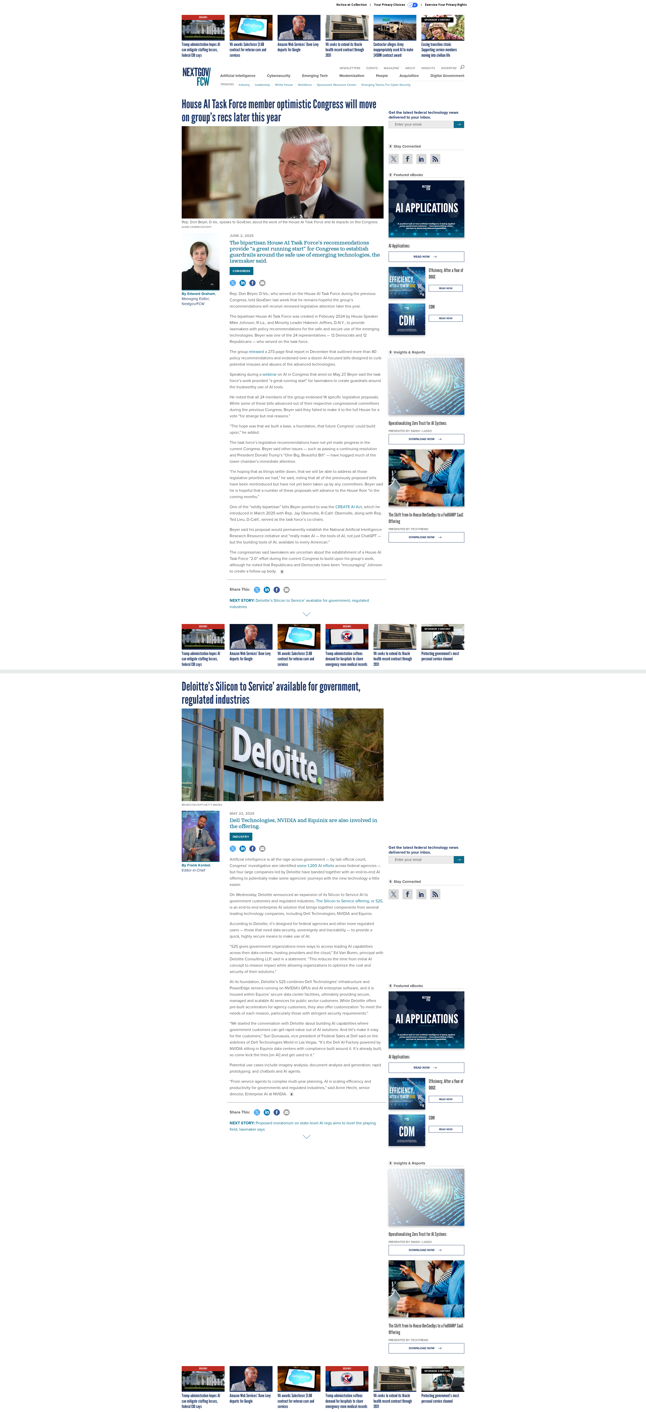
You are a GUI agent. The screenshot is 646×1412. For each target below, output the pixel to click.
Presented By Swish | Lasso (410, 431)
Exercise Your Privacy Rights (446, 5)
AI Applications (399, 246)
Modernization (351, 75)
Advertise (449, 68)
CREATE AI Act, (349, 506)
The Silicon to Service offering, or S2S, (349, 901)
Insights (428, 68)
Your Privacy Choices (390, 5)
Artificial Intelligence (237, 75)
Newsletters (350, 68)
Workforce (305, 85)
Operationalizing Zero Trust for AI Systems (417, 423)
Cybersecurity (278, 75)
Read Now (422, 256)
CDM (432, 307)
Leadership (262, 85)
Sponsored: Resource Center (336, 85)
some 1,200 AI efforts (315, 865)
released (256, 351)
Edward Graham (201, 293)
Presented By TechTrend (408, 529)
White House (284, 85)
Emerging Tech (315, 75)
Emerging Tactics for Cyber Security (386, 85)
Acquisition (409, 75)
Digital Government (447, 75)
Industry (244, 85)
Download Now (422, 439)
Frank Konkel (198, 865)
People (382, 75)
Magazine (391, 68)
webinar (269, 374)
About (410, 68)
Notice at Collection (351, 5)
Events (372, 68)
